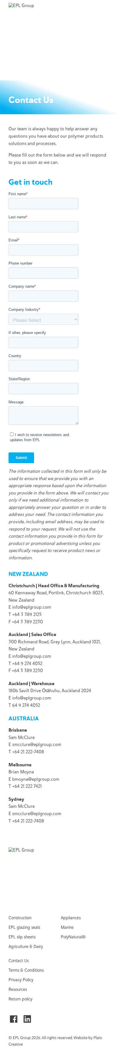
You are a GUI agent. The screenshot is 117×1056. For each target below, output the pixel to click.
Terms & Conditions (26, 970)
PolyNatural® (73, 937)
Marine (67, 927)
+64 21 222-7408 (28, 752)
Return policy (20, 999)
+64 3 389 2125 (26, 614)
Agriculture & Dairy (26, 946)
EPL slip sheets (22, 937)
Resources (18, 989)
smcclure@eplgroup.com (36, 744)
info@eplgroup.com (31, 607)
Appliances (71, 917)
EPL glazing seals (24, 927)
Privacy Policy (21, 979)
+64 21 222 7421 (27, 786)
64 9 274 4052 (26, 705)
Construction (20, 917)
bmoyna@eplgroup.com (35, 779)
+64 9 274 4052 (27, 663)
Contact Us (19, 960)
